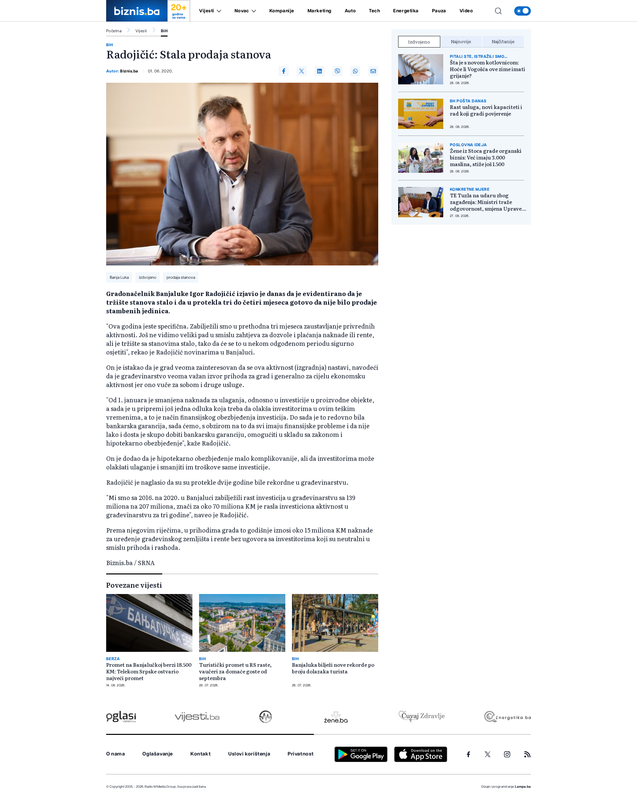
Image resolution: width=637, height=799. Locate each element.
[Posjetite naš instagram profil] (507, 754)
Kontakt (200, 753)
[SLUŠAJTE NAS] (265, 716)
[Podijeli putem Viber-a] (337, 71)
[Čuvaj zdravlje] (421, 717)
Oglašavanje (157, 753)
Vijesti (206, 11)
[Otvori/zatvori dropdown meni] (217, 11)
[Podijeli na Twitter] (302, 71)
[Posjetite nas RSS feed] (527, 754)
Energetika (406, 11)
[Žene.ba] (336, 717)
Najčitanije (503, 41)
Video (466, 11)
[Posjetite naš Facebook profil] (468, 754)
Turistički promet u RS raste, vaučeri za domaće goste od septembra (235, 671)
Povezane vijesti (134, 585)
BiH (164, 31)
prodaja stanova (181, 277)
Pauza (439, 11)
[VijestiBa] (197, 717)
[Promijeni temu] (522, 11)
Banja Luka (119, 277)
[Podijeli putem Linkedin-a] (319, 71)
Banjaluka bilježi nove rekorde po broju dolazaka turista (333, 668)
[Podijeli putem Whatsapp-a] (355, 71)
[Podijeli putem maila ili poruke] (373, 71)
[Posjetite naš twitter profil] (488, 754)
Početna (113, 31)
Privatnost (301, 753)
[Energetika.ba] (507, 717)
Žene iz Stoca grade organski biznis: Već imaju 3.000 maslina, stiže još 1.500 (486, 157)
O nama (115, 753)
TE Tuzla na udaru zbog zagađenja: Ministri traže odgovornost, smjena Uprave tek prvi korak (486, 202)
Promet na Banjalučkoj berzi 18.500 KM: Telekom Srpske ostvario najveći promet (148, 671)
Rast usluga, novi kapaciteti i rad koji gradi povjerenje (486, 110)
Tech (374, 11)
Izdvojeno (419, 41)
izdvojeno (147, 277)
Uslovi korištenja (249, 753)
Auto (350, 11)
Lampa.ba (523, 786)
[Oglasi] (121, 717)
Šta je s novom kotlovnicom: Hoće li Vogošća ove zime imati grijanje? (487, 69)
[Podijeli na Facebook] (284, 71)
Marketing (319, 11)
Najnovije (461, 41)
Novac (242, 11)
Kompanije (281, 11)
